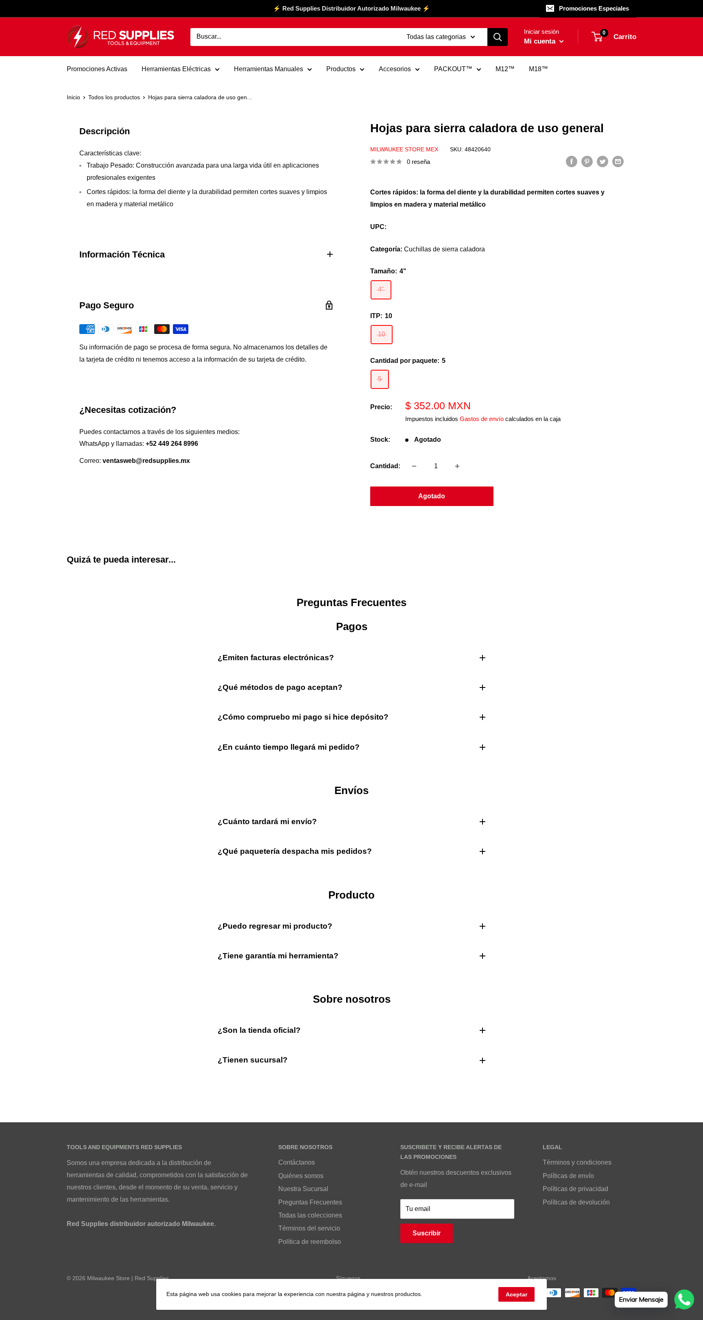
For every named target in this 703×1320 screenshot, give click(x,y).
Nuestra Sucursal (303, 1188)
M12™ (505, 68)
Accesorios (395, 68)
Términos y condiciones (577, 1162)
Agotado (431, 496)
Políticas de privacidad (575, 1188)
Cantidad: (385, 466)
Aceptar (516, 1294)
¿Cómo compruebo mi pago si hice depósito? (303, 717)
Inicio (73, 97)
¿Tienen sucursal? (253, 1060)
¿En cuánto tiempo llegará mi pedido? (289, 747)
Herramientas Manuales (268, 68)
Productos (341, 68)
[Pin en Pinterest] (587, 161)
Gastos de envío (482, 418)
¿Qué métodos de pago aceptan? (280, 687)
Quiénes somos (300, 1175)
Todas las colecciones (310, 1215)
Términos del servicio (309, 1228)
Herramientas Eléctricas (176, 68)
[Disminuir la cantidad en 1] (414, 466)
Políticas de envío (568, 1175)
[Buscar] (497, 37)
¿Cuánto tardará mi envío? (267, 821)
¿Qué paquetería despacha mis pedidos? (295, 851)
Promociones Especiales (594, 8)
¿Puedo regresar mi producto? (275, 926)
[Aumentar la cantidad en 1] (457, 466)
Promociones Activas (97, 68)
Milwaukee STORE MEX (404, 149)
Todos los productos (114, 97)
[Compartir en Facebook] (571, 161)
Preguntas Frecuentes (310, 1202)
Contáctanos (296, 1162)
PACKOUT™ (453, 68)
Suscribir (427, 1233)
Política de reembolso (309, 1241)
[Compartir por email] (618, 161)
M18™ (538, 68)
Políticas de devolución (576, 1202)
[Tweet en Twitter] (602, 161)
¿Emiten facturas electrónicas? (276, 657)
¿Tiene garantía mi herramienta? (278, 955)
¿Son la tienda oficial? (259, 1030)
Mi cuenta (540, 41)
